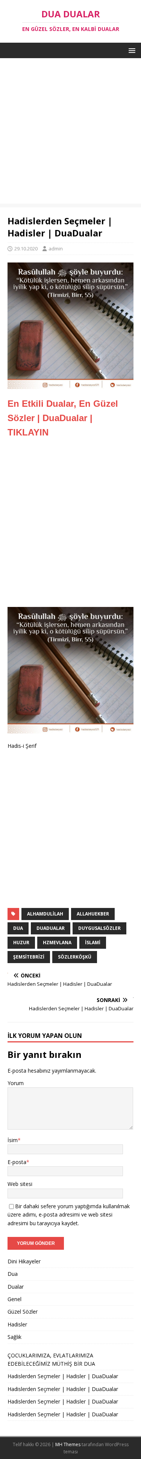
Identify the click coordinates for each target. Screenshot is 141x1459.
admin (56, 248)
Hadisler (17, 1324)
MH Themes (67, 1444)
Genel (14, 1299)
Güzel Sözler (23, 1311)
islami (92, 942)
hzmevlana (57, 942)
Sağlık (14, 1336)
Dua (13, 1273)
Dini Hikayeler (24, 1261)
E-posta (17, 1162)
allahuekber (93, 914)
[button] (130, 50)
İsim (13, 1140)
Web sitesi (20, 1183)
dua (18, 928)
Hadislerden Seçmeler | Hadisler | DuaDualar (63, 1376)
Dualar (16, 1286)
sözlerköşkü (74, 957)
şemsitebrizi (28, 957)
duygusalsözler (99, 928)
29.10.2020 (26, 248)
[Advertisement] (70, 133)
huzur (21, 942)
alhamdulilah (45, 914)
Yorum (16, 1083)
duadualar (50, 928)
